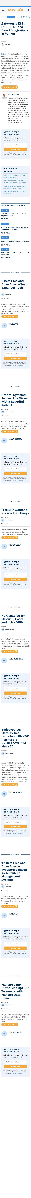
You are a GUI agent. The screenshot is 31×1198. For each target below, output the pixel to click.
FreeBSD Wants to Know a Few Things (15, 241)
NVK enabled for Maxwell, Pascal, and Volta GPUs (15, 254)
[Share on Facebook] (21, 17)
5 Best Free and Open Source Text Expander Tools (13, 215)
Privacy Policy (20, 156)
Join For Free (15, 149)
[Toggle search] (28, 10)
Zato (3, 54)
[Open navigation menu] (3, 10)
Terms (12, 156)
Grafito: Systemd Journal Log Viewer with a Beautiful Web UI (14, 228)
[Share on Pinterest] (26, 17)
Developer (11, 17)
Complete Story (8, 87)
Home (2, 17)
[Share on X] (24, 17)
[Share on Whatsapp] (29, 17)
